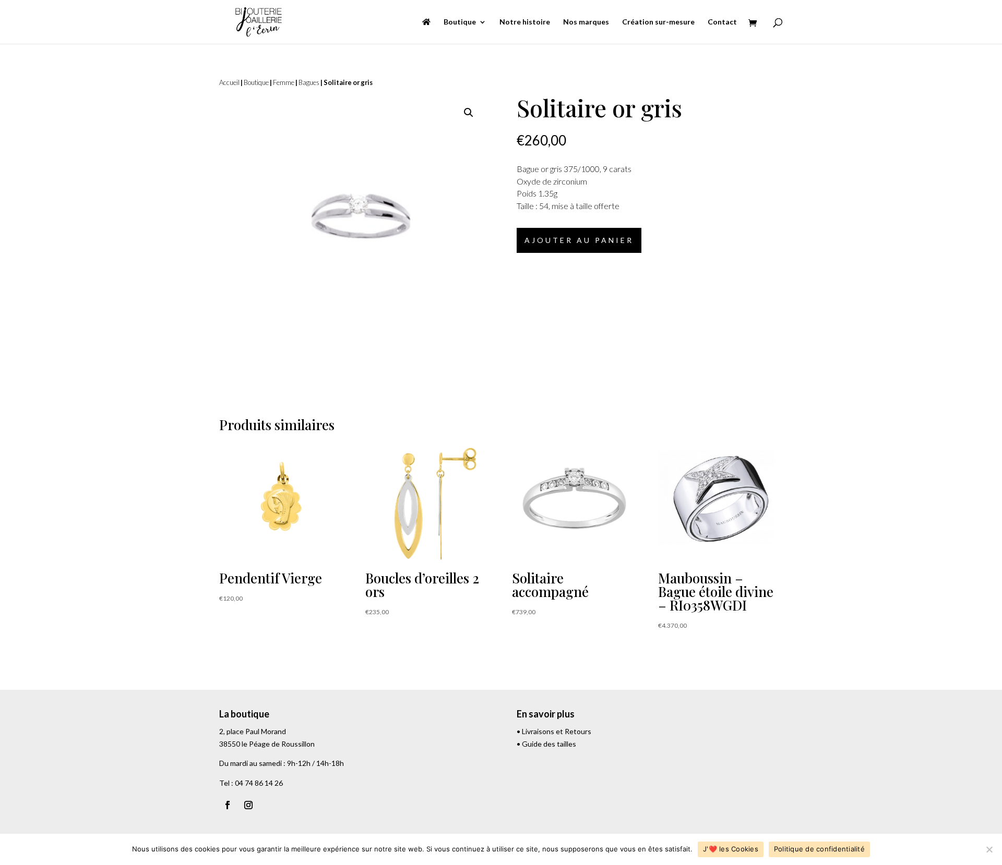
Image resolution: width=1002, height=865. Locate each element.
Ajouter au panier (579, 240)
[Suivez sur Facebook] (227, 805)
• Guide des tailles (546, 743)
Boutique (460, 22)
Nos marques (586, 22)
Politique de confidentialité (819, 849)
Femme (283, 82)
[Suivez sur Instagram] (248, 805)
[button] (468, 112)
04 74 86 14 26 (259, 782)
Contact (722, 22)
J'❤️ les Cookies (730, 849)
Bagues (309, 82)
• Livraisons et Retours (554, 731)
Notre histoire (524, 22)
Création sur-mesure (658, 22)
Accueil (229, 82)
